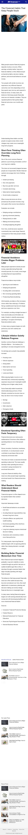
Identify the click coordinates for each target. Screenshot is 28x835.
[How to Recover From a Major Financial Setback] (4, 664)
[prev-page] (2, 682)
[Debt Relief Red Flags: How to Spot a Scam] (4, 742)
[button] (2, 2)
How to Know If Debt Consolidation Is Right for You (17, 813)
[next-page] (4, 682)
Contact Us (9, 829)
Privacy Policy (15, 829)
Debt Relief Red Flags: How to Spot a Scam (17, 741)
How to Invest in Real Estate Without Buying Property (16, 728)
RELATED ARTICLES (6, 659)
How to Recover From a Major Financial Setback (17, 721)
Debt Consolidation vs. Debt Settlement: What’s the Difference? (16, 821)
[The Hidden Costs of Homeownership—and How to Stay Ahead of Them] (4, 677)
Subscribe (14, 830)
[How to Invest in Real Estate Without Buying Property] (4, 670)
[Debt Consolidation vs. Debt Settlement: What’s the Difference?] (4, 821)
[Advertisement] (14, 48)
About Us (4, 829)
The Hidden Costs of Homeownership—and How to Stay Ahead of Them (17, 677)
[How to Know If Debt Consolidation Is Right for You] (4, 814)
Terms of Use (21, 829)
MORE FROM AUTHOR (18, 659)
